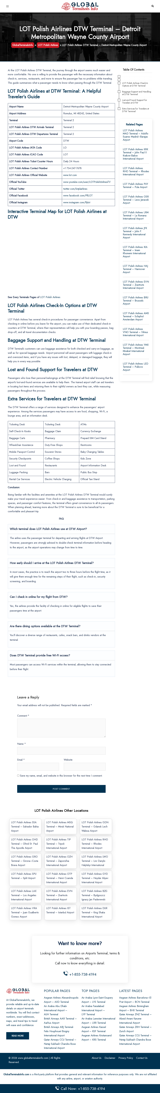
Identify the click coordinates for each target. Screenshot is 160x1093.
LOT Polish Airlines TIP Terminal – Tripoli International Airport (58, 844)
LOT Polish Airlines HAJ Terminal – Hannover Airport (135, 269)
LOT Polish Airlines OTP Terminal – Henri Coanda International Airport (59, 878)
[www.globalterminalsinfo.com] (80, 6)
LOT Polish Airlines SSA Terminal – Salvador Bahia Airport (25, 827)
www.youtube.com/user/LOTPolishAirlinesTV (87, 182)
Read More (18, 1035)
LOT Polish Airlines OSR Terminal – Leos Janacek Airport (136, 200)
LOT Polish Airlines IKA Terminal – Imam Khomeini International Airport (135, 251)
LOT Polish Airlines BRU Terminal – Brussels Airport (135, 301)
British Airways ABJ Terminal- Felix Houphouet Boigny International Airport (59, 1031)
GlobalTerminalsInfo (22, 45)
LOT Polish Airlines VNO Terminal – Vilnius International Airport (135, 332)
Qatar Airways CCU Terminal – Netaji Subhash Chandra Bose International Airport (60, 1044)
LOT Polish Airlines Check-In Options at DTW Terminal (135, 84)
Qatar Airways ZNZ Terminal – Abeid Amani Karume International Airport (135, 1019)
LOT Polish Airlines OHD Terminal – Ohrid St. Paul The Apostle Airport (24, 844)
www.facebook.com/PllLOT (78, 195)
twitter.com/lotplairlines (75, 189)
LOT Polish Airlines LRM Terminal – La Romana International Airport (136, 215)
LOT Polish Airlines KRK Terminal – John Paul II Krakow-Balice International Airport (135, 154)
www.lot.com (70, 175)
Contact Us (142, 1058)
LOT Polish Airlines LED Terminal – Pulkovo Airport (135, 367)
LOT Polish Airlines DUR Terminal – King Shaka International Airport (94, 912)
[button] (152, 6)
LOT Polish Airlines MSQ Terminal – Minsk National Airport (60, 827)
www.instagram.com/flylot (76, 202)
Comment (23, 716)
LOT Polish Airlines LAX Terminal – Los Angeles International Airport (23, 895)
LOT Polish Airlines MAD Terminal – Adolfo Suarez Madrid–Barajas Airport (135, 135)
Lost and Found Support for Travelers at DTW (134, 101)
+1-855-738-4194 (82, 974)
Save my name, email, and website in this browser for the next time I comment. (61, 775)
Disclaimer (110, 1058)
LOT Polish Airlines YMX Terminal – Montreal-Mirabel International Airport (136, 349)
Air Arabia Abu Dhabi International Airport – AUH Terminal (55, 1010)
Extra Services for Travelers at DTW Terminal (135, 110)
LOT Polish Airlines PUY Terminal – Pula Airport (135, 185)
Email (21, 760)
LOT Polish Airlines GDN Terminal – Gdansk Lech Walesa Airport (95, 827)
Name (21, 744)
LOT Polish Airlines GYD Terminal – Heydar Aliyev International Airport (95, 878)
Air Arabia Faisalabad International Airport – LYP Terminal (93, 1010)
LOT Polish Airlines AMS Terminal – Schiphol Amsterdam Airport (136, 316)
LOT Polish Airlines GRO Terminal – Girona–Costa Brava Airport (24, 861)
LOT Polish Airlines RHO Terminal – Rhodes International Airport (95, 844)
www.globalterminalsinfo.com (33, 1058)
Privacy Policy (125, 1058)
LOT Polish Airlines (48, 45)
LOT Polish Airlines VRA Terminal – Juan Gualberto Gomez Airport (25, 912)
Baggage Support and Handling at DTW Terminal (136, 93)
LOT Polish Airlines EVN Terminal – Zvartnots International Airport (59, 895)
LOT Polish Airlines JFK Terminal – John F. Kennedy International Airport (135, 232)
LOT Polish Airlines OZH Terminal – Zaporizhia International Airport (59, 861)
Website (68, 760)
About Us (96, 1058)
